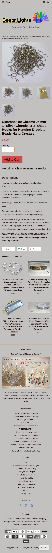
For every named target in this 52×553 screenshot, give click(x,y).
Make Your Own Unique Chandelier (26, 435)
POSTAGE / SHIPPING (26, 487)
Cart (48, 2)
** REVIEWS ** (26, 423)
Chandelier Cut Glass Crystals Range (26, 416)
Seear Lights (25, 548)
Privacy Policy (26, 494)
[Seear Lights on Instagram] (31, 506)
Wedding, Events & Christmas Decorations (26, 445)
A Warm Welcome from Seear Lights (26, 466)
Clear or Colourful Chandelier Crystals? (26, 354)
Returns (26, 490)
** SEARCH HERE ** (26, 448)
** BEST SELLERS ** (26, 429)
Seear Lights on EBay (26, 478)
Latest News (26, 349)
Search (26, 462)
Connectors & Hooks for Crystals (26, 426)
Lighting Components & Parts (26, 432)
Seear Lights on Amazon (26, 484)
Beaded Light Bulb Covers (26, 419)
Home (4, 36)
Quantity (5, 145)
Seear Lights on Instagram (26, 472)
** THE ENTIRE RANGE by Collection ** (26, 413)
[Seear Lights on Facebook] (20, 506)
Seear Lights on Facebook (26, 475)
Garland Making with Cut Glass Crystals (26, 451)
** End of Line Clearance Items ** (26, 441)
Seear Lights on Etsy (26, 481)
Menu (7, 2)
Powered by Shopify (37, 548)
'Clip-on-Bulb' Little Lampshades (26, 438)
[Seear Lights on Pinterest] (26, 506)
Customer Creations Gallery (26, 469)
